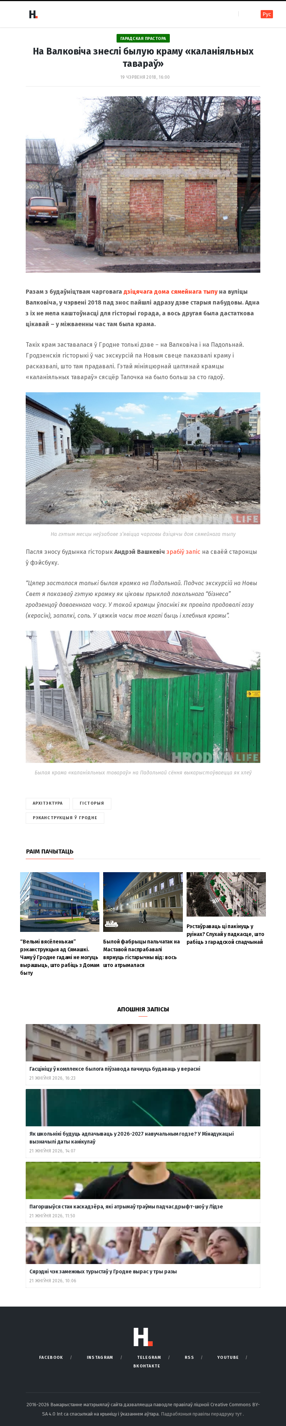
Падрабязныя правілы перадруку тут (202, 1414)
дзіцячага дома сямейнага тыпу (170, 291)
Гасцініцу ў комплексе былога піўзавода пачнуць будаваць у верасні (114, 1069)
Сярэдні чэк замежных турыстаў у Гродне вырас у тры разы (103, 1272)
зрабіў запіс (183, 551)
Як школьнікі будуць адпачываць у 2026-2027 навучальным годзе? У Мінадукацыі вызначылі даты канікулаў (131, 1138)
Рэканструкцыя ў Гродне (65, 817)
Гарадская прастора (143, 38)
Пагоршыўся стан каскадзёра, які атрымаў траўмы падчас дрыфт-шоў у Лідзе (126, 1207)
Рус (267, 14)
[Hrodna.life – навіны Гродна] (33, 14)
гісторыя (92, 803)
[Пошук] (244, 14)
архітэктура (48, 803)
